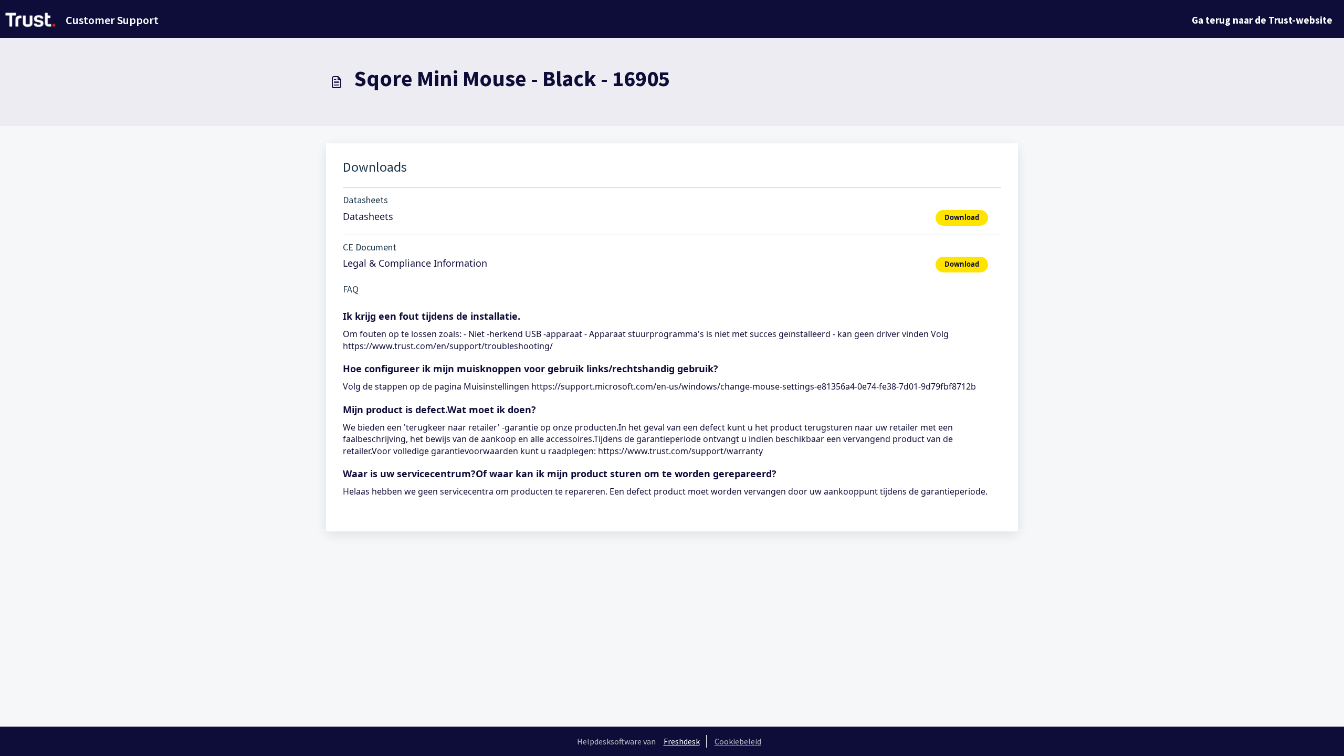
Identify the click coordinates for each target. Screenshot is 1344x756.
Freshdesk (682, 741)
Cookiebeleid (738, 741)
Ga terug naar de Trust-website (1262, 20)
